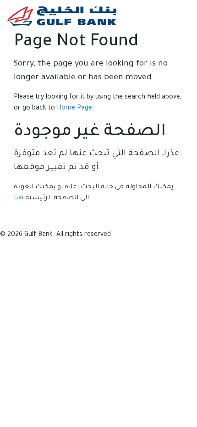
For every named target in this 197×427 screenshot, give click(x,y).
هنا (18, 198)
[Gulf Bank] (61, 16)
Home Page (74, 108)
